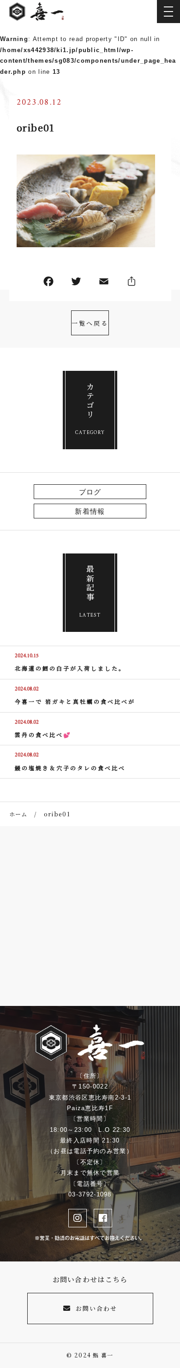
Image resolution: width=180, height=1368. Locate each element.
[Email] (104, 283)
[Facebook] (48, 283)
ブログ (90, 492)
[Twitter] (76, 283)
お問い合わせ (96, 1308)
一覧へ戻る (90, 323)
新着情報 (90, 511)
